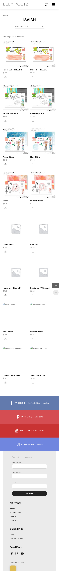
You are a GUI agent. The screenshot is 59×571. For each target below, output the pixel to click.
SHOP (12, 509)
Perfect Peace (36, 201)
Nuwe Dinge (8, 157)
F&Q (12, 535)
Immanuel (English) (12, 288)
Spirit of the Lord (38, 375)
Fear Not (34, 244)
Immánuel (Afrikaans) (40, 288)
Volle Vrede (8, 331)
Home (5, 16)
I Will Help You (37, 113)
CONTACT (14, 521)
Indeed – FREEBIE (38, 70)
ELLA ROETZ (15, 562)
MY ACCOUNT (16, 513)
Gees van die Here (11, 375)
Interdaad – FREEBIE (12, 70)
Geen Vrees (8, 244)
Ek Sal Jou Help (10, 113)
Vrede (5, 201)
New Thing (35, 157)
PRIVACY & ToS (16, 539)
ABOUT (13, 517)
